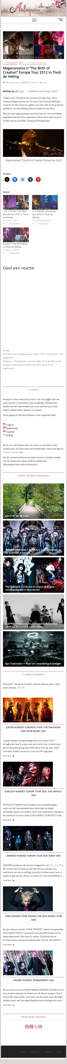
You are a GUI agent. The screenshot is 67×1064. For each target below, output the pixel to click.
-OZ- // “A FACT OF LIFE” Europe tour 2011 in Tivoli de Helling (15, 214)
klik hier (21, 687)
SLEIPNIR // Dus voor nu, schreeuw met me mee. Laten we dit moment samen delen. (31, 625)
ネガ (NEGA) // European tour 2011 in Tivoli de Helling (44, 214)
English (22, 1052)
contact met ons (11, 452)
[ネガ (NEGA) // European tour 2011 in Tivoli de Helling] (45, 202)
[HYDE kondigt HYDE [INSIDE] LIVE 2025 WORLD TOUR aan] (28, 899)
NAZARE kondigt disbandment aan (33, 980)
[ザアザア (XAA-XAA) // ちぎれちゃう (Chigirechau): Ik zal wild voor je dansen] (33, 538)
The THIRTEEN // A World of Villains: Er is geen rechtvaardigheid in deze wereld (30, 588)
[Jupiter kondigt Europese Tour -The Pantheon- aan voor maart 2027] (28, 710)
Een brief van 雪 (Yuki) (17, 515)
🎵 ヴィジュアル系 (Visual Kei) (33, 63)
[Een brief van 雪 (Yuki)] (33, 501)
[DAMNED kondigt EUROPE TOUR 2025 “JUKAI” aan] (28, 839)
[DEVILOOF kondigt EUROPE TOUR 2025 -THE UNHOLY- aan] (28, 774)
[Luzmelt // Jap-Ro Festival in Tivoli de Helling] (16, 234)
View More (7, 756)
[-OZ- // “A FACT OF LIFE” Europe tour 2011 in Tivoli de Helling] (16, 202)
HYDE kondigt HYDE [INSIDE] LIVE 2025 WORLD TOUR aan (33, 918)
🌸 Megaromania (13, 82)
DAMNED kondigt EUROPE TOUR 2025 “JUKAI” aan (34, 855)
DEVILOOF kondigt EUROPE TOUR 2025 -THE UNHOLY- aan (33, 793)
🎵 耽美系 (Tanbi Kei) (30, 82)
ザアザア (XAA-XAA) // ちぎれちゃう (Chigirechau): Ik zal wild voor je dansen (32, 551)
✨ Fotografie (10, 63)
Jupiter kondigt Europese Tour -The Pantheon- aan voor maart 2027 (33, 729)
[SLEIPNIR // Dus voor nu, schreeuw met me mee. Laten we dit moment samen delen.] (33, 612)
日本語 (59, 1052)
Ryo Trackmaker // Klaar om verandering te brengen (33, 663)
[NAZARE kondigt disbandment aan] (28, 963)
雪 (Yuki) (19, 91)
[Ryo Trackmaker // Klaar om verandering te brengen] (33, 649)
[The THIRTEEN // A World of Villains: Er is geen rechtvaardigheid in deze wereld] (33, 575)
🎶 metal (43, 82)
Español (48, 1052)
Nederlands (35, 1052)
